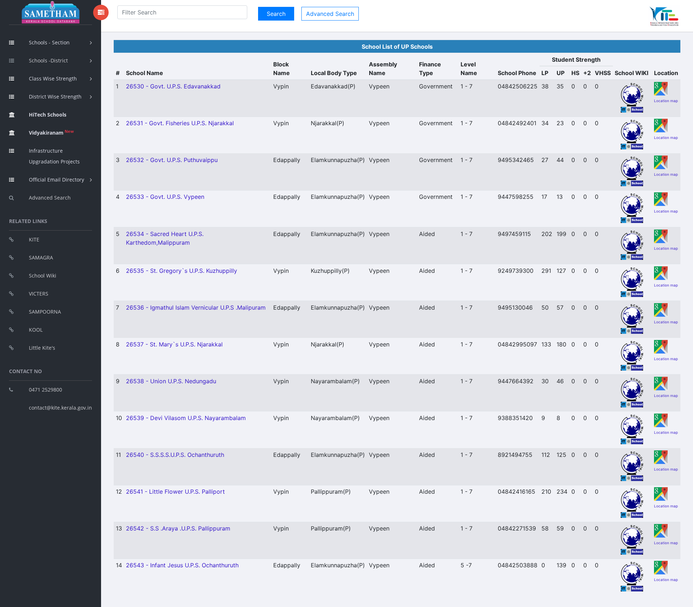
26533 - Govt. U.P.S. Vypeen (165, 196)
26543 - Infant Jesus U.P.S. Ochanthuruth (182, 565)
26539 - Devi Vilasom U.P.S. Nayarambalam (186, 418)
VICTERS (38, 293)
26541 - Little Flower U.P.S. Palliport (175, 491)
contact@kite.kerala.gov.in (60, 407)
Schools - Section (49, 42)
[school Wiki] (632, 97)
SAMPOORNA (45, 311)
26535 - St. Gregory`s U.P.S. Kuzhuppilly (181, 270)
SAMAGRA (41, 257)
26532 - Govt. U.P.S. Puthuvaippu (172, 159)
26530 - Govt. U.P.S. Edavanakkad (173, 86)
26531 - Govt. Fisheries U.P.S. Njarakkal (180, 123)
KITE (34, 239)
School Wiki (42, 275)
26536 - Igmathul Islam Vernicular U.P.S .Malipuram (196, 307)
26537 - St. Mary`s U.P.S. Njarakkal (174, 344)
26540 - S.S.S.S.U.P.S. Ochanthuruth (175, 454)
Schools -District (48, 60)
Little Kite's (42, 347)
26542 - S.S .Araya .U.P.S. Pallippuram (178, 528)
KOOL (36, 329)
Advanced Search (50, 197)
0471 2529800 (45, 389)
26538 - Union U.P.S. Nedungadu (171, 381)
